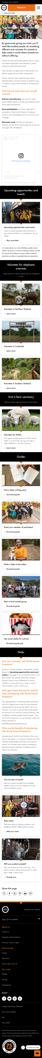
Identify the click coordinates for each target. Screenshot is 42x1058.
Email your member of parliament (18, 527)
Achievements (6, 985)
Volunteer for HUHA (12, 435)
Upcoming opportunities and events (19, 227)
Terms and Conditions (9, 1012)
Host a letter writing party (15, 490)
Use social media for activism (16, 639)
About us (6, 927)
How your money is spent (10, 943)
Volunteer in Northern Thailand (17, 309)
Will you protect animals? (15, 864)
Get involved (7, 948)
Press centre (6, 1023)
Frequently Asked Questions (11, 937)
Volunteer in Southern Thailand (17, 384)
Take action (9, 821)
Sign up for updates (10, 919)
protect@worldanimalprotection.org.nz (14, 723)
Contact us (5, 932)
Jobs (3, 1017)
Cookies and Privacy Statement (12, 1006)
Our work (6, 969)
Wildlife (4, 974)
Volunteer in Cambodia (14, 346)
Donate (4, 953)
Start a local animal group (15, 602)
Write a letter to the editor (15, 564)
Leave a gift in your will (9, 964)
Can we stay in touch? (14, 780)
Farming (4, 979)
